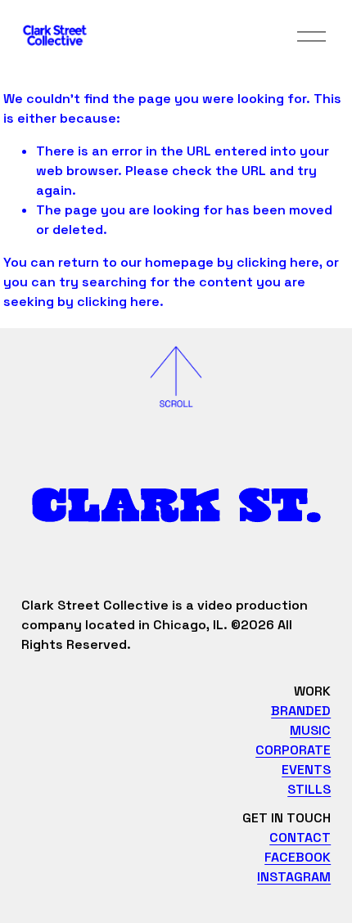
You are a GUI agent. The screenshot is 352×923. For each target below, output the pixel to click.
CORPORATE (293, 750)
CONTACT (300, 837)
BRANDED (301, 710)
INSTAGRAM (294, 876)
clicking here (278, 262)
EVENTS (306, 769)
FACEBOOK (297, 857)
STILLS (309, 789)
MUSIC (310, 730)
